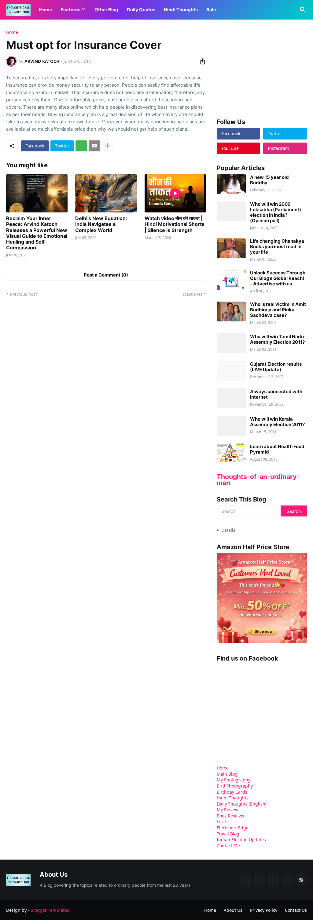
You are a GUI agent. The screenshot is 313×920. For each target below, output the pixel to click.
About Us (233, 910)
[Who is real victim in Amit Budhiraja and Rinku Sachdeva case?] (231, 311)
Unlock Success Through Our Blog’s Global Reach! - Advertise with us (277, 278)
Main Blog (227, 774)
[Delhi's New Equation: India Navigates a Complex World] (106, 193)
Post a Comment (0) (106, 275)
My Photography (233, 780)
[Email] (94, 145)
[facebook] (245, 880)
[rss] (301, 880)
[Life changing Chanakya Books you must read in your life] (231, 248)
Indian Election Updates (241, 839)
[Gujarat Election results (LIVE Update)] (231, 371)
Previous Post (23, 294)
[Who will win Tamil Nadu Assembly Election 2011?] (231, 343)
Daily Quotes (141, 10)
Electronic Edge (233, 828)
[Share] (201, 61)
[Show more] (107, 145)
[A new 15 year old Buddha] (231, 184)
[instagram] (287, 880)
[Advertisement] (262, 68)
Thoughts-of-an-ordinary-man (258, 480)
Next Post (192, 294)
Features (70, 10)
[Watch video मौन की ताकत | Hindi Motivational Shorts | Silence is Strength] (175, 193)
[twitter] (259, 880)
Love (221, 821)
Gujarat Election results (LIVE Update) (276, 366)
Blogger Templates (50, 910)
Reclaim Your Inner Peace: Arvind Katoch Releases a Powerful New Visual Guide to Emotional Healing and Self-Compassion (36, 233)
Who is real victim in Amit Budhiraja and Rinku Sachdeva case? (278, 310)
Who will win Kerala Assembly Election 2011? (277, 421)
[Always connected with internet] (231, 398)
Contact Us (296, 910)
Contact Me (228, 846)
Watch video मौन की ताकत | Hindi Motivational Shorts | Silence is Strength (174, 224)
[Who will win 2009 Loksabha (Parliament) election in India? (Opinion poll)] (231, 211)
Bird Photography (235, 786)
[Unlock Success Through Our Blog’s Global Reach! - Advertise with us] (231, 280)
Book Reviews (230, 816)
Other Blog (106, 10)
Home (45, 10)
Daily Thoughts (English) (242, 804)
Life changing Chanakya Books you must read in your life (277, 246)
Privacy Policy (263, 910)
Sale (211, 10)
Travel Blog (228, 834)
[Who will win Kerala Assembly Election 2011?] (231, 426)
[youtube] (273, 880)
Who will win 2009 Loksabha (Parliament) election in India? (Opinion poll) (275, 212)
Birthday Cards (232, 792)
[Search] (301, 10)
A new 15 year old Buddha (269, 180)
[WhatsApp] (81, 145)
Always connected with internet (276, 394)
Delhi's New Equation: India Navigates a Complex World (101, 224)
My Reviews (229, 810)
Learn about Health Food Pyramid (277, 449)
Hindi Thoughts (181, 10)
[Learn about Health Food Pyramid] (231, 453)
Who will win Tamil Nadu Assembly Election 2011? (277, 339)
